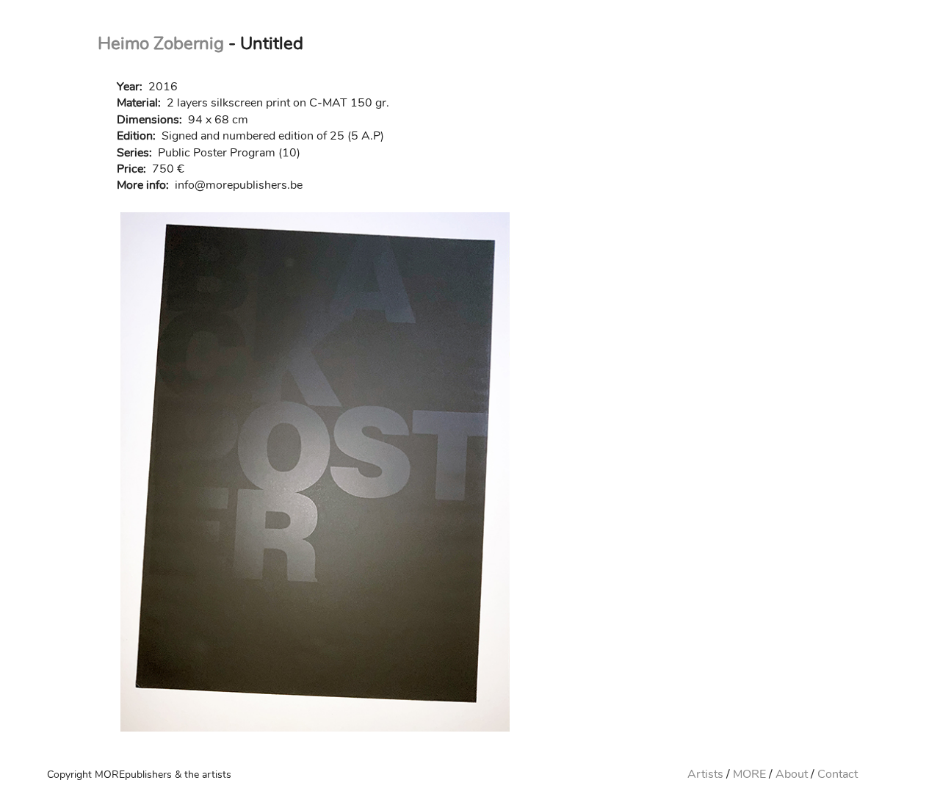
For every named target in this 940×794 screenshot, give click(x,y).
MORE (749, 774)
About (792, 774)
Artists (705, 774)
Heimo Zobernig (161, 43)
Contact (837, 774)
